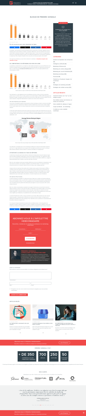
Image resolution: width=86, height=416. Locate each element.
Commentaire (13, 280)
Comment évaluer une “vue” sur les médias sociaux (62, 96)
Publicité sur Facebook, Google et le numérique (62, 80)
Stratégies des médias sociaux (61, 87)
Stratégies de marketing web (60, 84)
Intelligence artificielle (59, 63)
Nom (11, 285)
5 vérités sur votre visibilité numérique (60, 110)
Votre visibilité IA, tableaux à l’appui (62, 104)
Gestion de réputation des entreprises (63, 59)
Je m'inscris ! (64, 342)
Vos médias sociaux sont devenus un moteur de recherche (62, 100)
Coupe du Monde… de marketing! (61, 106)
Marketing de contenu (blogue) (61, 68)
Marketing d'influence (58, 66)
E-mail (32, 285)
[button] (73, 3)
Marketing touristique (58, 74)
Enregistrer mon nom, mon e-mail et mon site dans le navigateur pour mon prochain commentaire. (29, 289)
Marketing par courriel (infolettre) (61, 71)
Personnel (55, 76)
